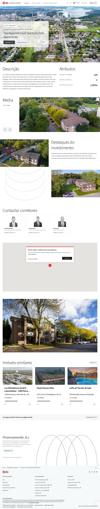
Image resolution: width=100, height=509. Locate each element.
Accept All (67, 258)
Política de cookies (49, 505)
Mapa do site (5, 490)
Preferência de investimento (9, 487)
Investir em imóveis (39, 482)
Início (4, 467)
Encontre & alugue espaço (40, 479)
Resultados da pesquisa (12, 467)
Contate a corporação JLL (73, 482)
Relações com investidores (74, 487)
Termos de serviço (38, 505)
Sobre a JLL (70, 479)
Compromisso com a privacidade (25, 505)
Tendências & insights (40, 495)
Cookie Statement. (32, 254)
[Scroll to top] (96, 468)
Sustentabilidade (71, 485)
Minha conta (5, 482)
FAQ (3, 479)
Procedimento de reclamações (24, 507)
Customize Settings (33, 258)
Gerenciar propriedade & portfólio (42, 485)
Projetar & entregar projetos (41, 487)
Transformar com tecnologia (41, 490)
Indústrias (37, 493)
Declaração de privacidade (9, 505)
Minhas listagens (6, 485)
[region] (50, 254)
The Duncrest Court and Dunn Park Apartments (30, 467)
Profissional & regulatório (9, 507)
